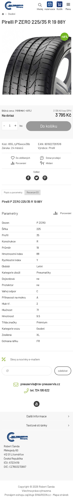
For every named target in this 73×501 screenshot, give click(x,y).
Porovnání (21, 163)
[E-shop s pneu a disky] (3, 14)
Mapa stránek (60, 494)
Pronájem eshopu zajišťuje (19, 494)
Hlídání (49, 163)
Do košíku (48, 126)
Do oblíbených (23, 157)
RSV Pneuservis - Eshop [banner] (14, 6)
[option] (36, 65)
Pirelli (52, 147)
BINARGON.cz (43, 494)
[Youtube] (37, 404)
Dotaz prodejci (53, 157)
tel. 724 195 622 (39, 390)
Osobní (11, 13)
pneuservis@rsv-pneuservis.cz (40, 384)
